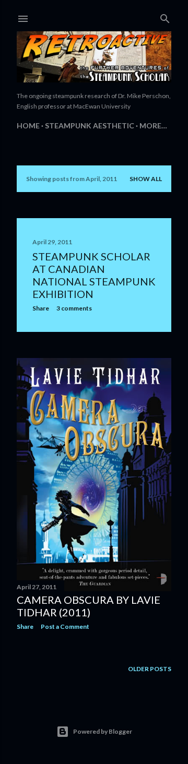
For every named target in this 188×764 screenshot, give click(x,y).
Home (28, 125)
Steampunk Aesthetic (89, 125)
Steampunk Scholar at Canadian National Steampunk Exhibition (94, 275)
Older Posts (149, 669)
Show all (146, 179)
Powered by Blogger (102, 731)
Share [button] (40, 308)
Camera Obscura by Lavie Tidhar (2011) (88, 605)
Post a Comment (65, 626)
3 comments (74, 308)
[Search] (165, 16)
